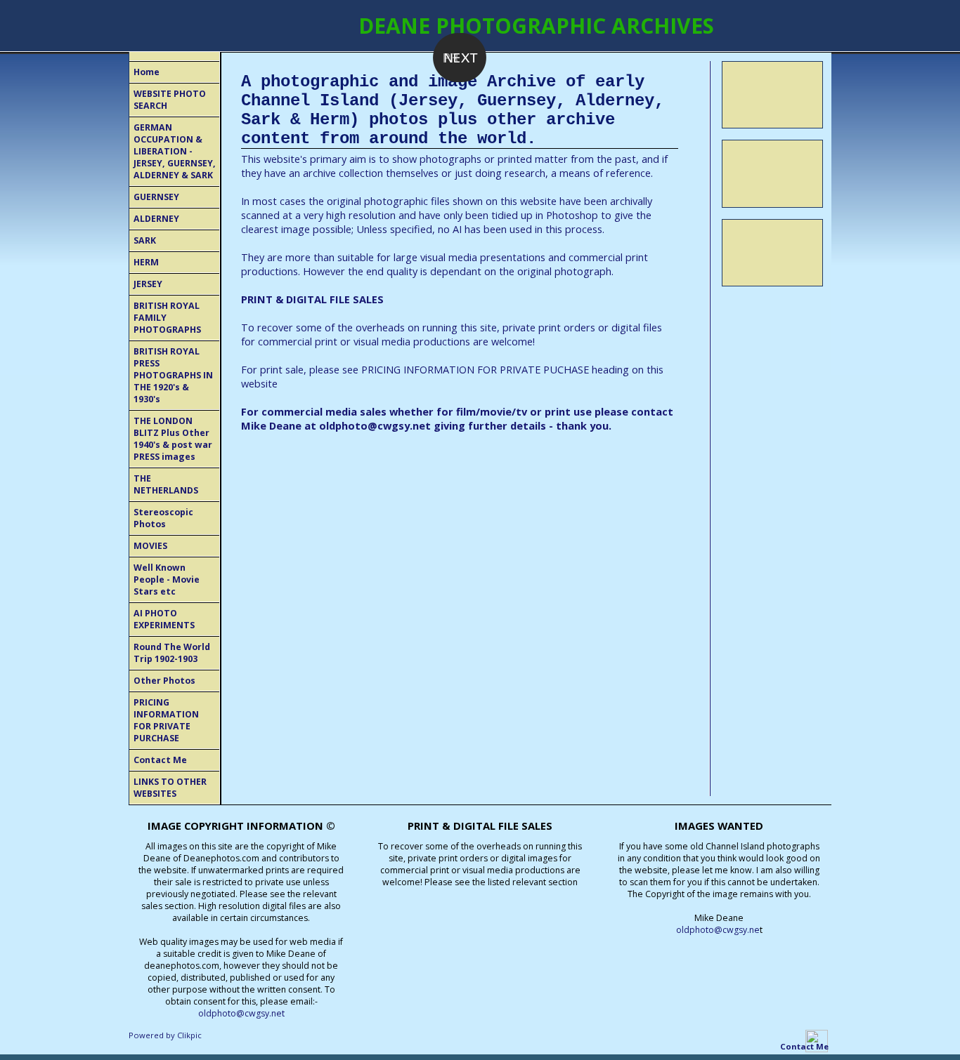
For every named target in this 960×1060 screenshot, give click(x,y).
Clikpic (189, 1035)
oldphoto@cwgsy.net (375, 425)
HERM (146, 262)
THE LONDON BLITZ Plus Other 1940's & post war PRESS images (173, 439)
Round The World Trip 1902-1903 (172, 653)
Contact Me (160, 760)
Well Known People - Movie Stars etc (167, 579)
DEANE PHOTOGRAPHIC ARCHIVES (536, 25)
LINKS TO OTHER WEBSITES (170, 788)
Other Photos (164, 681)
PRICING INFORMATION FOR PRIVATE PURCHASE (166, 720)
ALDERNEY (156, 219)
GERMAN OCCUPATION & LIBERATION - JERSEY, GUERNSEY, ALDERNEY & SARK (175, 151)
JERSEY (148, 284)
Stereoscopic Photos (163, 518)
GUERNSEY (156, 197)
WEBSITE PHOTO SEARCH (170, 100)
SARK (145, 240)
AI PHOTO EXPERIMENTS (164, 619)
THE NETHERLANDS (166, 484)
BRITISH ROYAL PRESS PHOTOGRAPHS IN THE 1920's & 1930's (173, 375)
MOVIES (150, 546)
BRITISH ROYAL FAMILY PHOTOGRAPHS (167, 318)
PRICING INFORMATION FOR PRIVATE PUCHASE (475, 369)
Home (147, 72)
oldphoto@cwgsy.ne (718, 930)
